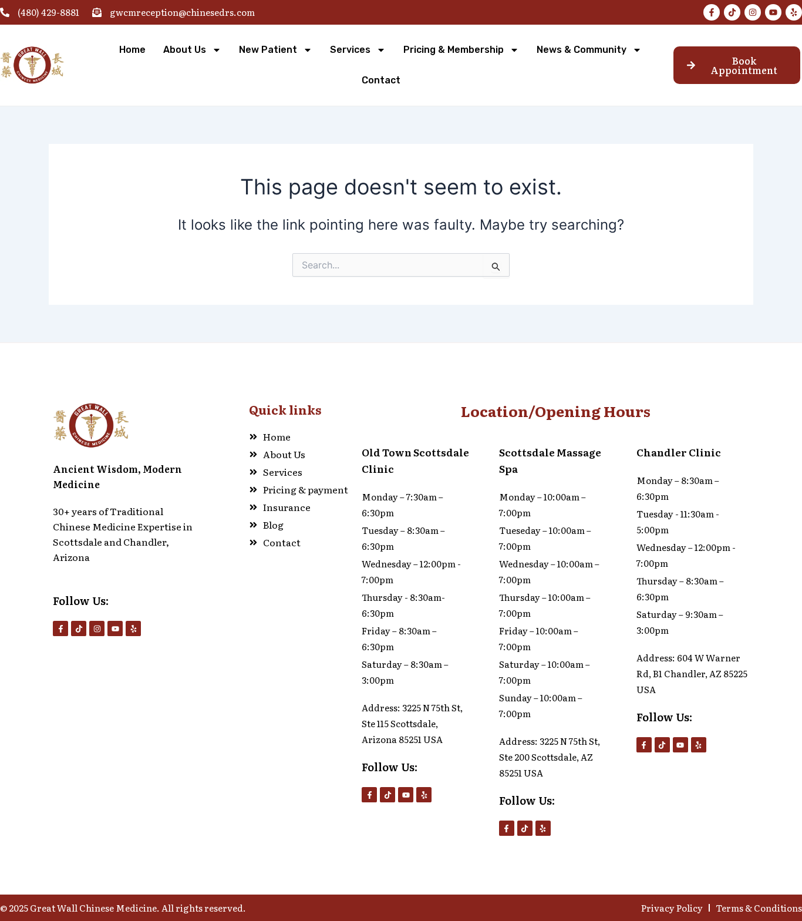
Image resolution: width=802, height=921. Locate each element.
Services (350, 49)
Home (132, 49)
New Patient (268, 49)
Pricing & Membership (453, 49)
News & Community (581, 49)
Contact (381, 80)
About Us (184, 49)
